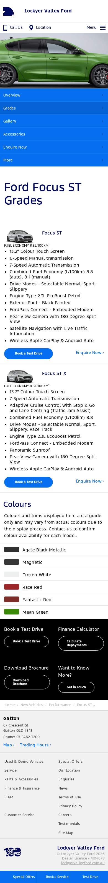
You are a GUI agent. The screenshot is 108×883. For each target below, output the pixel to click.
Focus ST (84, 705)
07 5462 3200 (28, 737)
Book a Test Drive (28, 353)
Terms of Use (69, 797)
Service (10, 770)
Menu (91, 27)
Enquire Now (15, 147)
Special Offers (70, 761)
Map (7, 744)
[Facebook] (7, 703)
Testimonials (69, 824)
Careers (64, 815)
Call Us (16, 27)
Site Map (65, 833)
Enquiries (66, 779)
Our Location (69, 770)
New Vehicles (31, 705)
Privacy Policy (70, 806)
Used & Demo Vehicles (23, 761)
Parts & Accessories (21, 779)
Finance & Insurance (22, 788)
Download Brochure (21, 682)
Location (43, 27)
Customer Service (19, 815)
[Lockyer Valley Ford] (12, 11)
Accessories (14, 134)
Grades (9, 108)
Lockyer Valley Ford (48, 11)
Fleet (8, 797)
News (63, 788)
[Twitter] (13, 703)
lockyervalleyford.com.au (83, 863)
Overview (11, 95)
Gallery (9, 121)
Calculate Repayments (77, 643)
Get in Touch (76, 687)
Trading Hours (34, 744)
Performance (60, 705)
